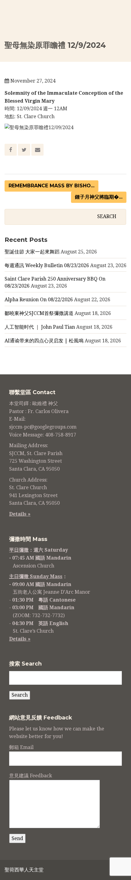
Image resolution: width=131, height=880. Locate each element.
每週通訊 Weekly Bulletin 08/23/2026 (47, 265)
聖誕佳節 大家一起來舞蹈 (32, 252)
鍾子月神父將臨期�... (98, 197)
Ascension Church (33, 566)
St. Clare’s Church (33, 631)
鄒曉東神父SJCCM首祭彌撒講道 (39, 313)
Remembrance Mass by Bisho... (51, 186)
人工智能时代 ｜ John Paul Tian (40, 327)
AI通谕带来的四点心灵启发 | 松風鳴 (44, 341)
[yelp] (107, 871)
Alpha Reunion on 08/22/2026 (39, 299)
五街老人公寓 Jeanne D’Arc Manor (51, 592)
